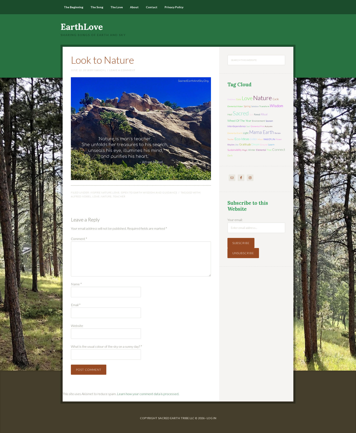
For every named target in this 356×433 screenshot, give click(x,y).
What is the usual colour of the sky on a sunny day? (106, 346)
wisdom (276, 105)
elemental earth (234, 133)
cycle (276, 99)
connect (278, 149)
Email (76, 305)
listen (253, 139)
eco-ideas (241, 139)
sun (251, 114)
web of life (269, 139)
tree (269, 149)
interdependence (236, 126)
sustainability (234, 150)
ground (264, 144)
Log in (211, 418)
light (245, 133)
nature (106, 196)
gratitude (245, 144)
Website (77, 326)
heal (229, 114)
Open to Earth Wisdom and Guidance (149, 192)
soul (248, 126)
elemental (261, 150)
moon (260, 139)
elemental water (235, 106)
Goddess (231, 99)
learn (271, 144)
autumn (268, 126)
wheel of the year (239, 120)
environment (258, 120)
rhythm (230, 144)
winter (251, 150)
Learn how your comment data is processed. (148, 394)
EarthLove (82, 26)
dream (256, 144)
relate (278, 133)
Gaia (238, 99)
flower (279, 139)
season (269, 120)
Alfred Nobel (81, 196)
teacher (119, 196)
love (96, 196)
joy (237, 144)
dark (230, 155)
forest (257, 114)
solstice (255, 106)
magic (245, 150)
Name (76, 284)
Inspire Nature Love (105, 192)
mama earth (261, 132)
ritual (264, 114)
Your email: (235, 220)
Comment (79, 239)
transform (264, 106)
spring (247, 106)
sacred (241, 113)
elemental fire (257, 126)
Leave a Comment (122, 70)
